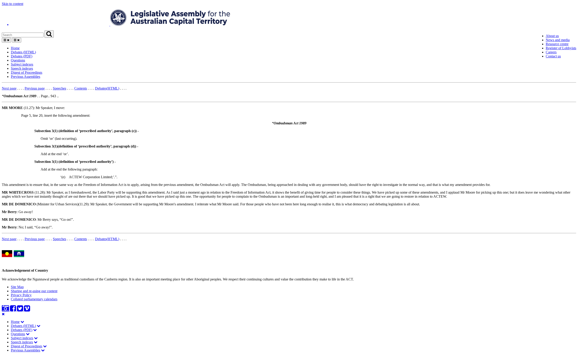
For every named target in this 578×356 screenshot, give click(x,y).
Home (15, 48)
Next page (9, 88)
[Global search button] (49, 34)
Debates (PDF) (21, 56)
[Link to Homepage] (289, 18)
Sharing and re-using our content (34, 291)
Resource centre (557, 44)
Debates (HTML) (23, 52)
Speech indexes (22, 68)
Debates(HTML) (107, 88)
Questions (18, 60)
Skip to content (12, 4)
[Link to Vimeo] (27, 310)
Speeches (59, 88)
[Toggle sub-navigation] (22, 322)
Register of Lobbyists (561, 48)
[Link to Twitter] (20, 310)
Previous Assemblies (25, 76)
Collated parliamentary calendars (34, 299)
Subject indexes (22, 64)
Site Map (17, 287)
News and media (558, 40)
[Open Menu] (6, 40)
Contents (80, 88)
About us (552, 36)
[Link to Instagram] (6, 310)
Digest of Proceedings (26, 72)
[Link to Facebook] (13, 310)
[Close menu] (3, 314)
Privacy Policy (21, 295)
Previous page (35, 88)
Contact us (553, 56)
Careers (551, 52)
